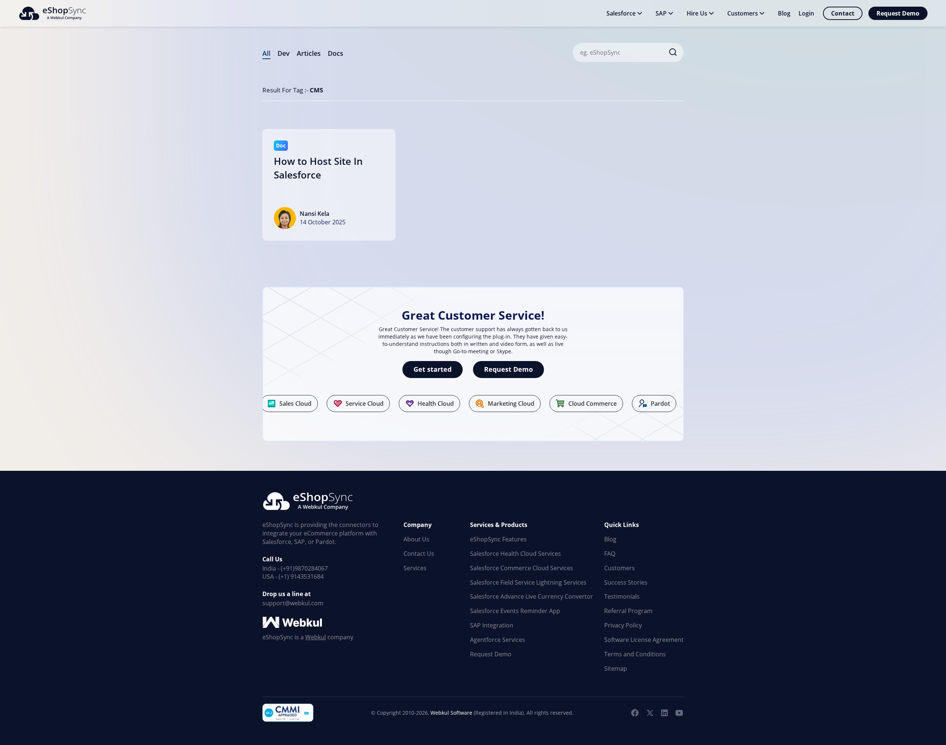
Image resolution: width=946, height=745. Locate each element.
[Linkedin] (664, 712)
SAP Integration (491, 625)
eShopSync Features (498, 539)
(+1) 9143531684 (301, 576)
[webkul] (293, 622)
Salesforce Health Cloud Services (515, 554)
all (266, 53)
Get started (433, 369)
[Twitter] (649, 712)
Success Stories (625, 582)
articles (309, 53)
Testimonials (622, 596)
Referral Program (628, 611)
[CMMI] (288, 713)
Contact (842, 13)
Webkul (315, 637)
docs (335, 53)
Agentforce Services (497, 640)
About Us (416, 539)
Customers (619, 568)
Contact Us (419, 554)
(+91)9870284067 (304, 568)
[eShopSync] (52, 13)
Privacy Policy (623, 625)
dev (284, 53)
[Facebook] (634, 712)
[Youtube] (679, 712)
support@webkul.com (292, 603)
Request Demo (898, 13)
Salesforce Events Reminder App (515, 611)
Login (806, 13)
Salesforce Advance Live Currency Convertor (531, 596)
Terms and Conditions (635, 654)
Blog (610, 539)
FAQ (609, 554)
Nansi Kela (314, 214)
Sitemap (615, 668)
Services (415, 568)
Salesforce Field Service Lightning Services (528, 582)
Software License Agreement (644, 640)
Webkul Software (451, 712)
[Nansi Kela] (285, 218)
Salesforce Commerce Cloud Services (521, 568)
